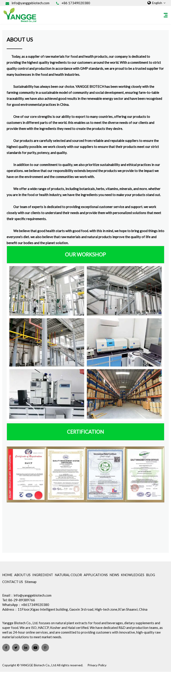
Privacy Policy (97, 665)
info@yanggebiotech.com (30, 3)
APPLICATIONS (96, 575)
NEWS (114, 575)
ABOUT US (22, 575)
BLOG (150, 575)
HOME (7, 575)
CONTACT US (12, 582)
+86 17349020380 (75, 3)
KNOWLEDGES (132, 575)
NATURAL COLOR (68, 575)
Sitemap (31, 582)
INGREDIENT (42, 575)
